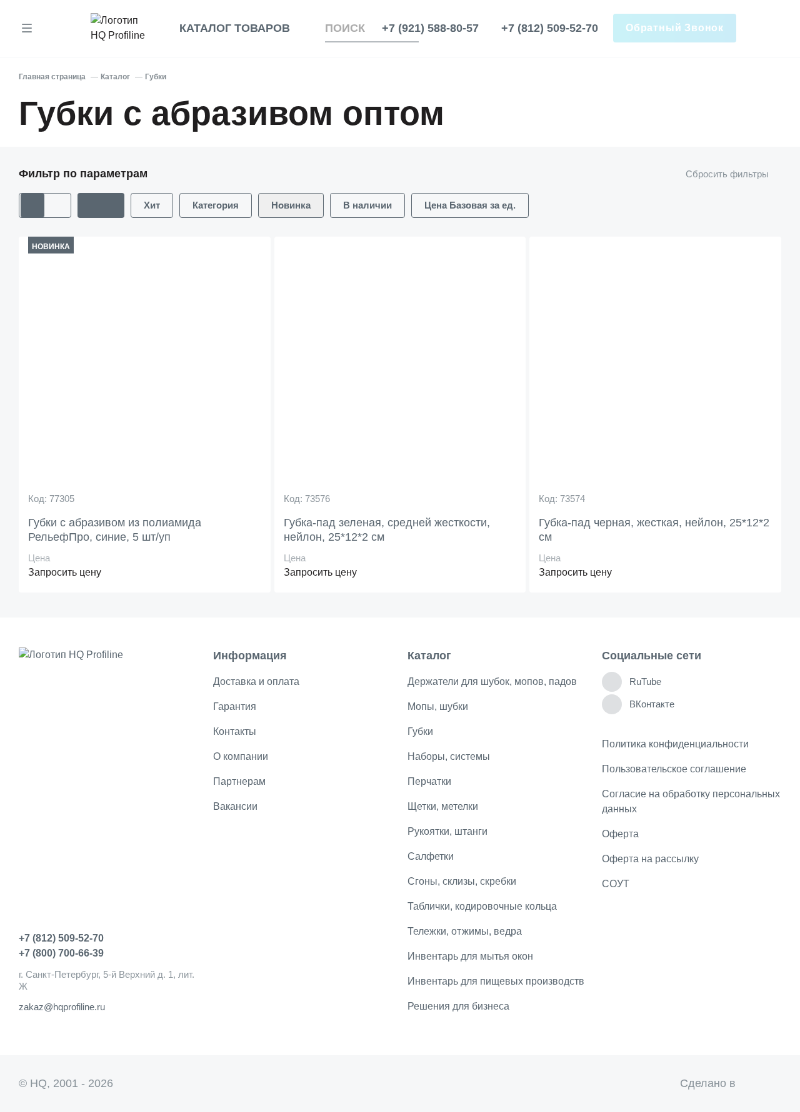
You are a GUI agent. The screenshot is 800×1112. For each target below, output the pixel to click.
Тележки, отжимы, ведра (465, 931)
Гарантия (234, 706)
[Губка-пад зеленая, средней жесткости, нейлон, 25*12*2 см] (400, 368)
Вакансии (235, 806)
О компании (240, 756)
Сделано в (723, 1083)
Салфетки (431, 856)
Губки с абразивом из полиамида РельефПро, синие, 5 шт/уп (114, 529)
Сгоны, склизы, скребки (462, 881)
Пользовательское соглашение (674, 769)
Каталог (115, 76)
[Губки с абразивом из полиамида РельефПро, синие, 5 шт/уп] (144, 368)
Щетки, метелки (443, 806)
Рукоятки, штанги (448, 831)
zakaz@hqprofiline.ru (62, 1006)
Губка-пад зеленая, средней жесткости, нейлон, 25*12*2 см (387, 529)
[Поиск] (411, 28)
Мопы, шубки (438, 706)
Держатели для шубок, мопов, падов (492, 681)
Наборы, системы (449, 756)
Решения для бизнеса (458, 1006)
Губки (155, 76)
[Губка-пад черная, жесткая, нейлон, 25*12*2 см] (655, 368)
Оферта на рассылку (650, 859)
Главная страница (52, 76)
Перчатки (429, 781)
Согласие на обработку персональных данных (691, 801)
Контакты (234, 731)
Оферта (620, 834)
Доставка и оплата (256, 681)
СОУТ (615, 883)
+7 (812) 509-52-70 (549, 28)
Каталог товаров (234, 28)
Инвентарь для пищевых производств (496, 981)
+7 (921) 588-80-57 (430, 28)
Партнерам (239, 781)
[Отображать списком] (59, 205)
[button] (101, 205)
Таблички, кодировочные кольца (482, 906)
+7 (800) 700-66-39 (61, 953)
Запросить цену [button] (64, 572)
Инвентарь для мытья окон (470, 956)
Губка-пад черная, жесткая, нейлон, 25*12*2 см (654, 529)
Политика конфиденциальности (675, 744)
